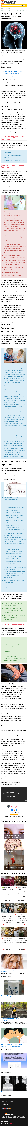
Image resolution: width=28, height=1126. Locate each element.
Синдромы (8, 8)
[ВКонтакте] (12, 810)
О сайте (4, 1103)
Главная (2, 8)
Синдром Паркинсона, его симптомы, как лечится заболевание (14, 10)
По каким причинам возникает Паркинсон (13, 71)
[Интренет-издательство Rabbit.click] (11, 1123)
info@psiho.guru (4, 1121)
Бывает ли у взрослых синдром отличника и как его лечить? (14, 868)
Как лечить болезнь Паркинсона (10, 76)
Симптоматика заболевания (12, 73)
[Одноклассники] (14, 810)
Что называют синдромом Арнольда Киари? (12, 852)
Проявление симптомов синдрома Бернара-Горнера (13, 836)
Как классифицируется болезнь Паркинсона (13, 69)
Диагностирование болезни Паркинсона (15, 75)
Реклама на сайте (6, 1106)
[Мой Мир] (16, 810)
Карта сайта (5, 1104)
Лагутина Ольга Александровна (15, 806)
